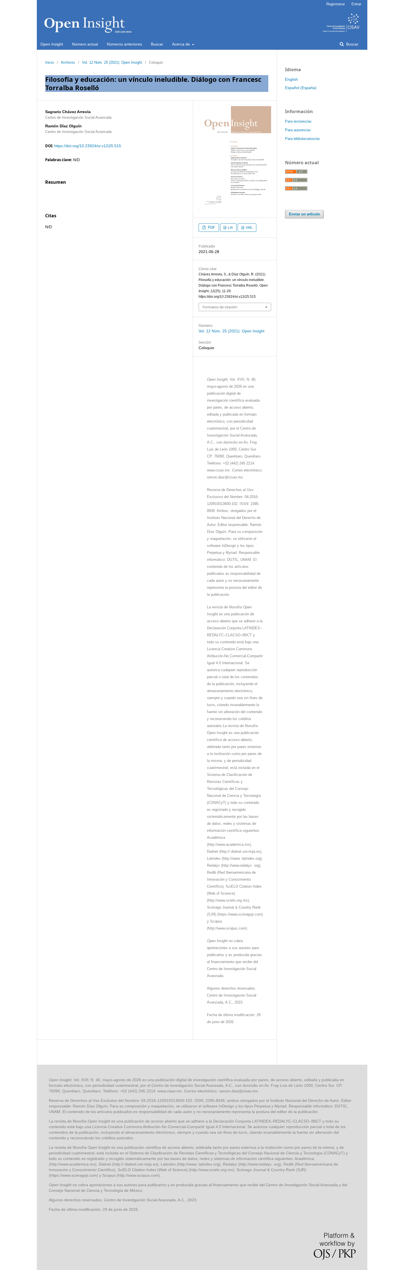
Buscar (157, 44)
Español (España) (301, 87)
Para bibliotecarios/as (302, 139)
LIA (230, 228)
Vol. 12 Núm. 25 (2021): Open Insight (112, 62)
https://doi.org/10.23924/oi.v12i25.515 (87, 146)
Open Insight (51, 44)
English (291, 79)
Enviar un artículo (304, 214)
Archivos (68, 62)
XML (249, 228)
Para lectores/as (298, 121)
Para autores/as (298, 130)
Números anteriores (124, 44)
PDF (211, 227)
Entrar (356, 4)
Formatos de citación (219, 306)
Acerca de (181, 44)
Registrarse (335, 4)
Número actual (85, 44)
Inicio (49, 62)
